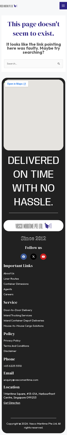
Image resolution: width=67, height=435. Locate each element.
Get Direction (12, 403)
